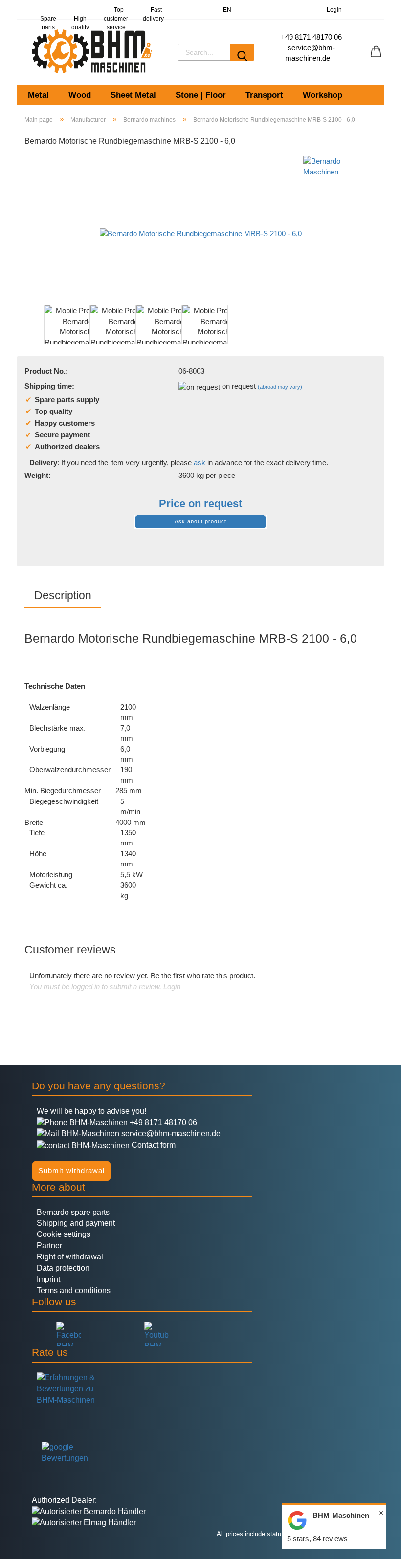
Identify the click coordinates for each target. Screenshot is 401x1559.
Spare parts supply (48, 17)
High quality (80, 17)
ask (199, 462)
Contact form (153, 1145)
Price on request (200, 504)
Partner (49, 1245)
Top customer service (116, 13)
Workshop (322, 95)
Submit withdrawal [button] (71, 1171)
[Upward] (27, 1544)
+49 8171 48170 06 (311, 37)
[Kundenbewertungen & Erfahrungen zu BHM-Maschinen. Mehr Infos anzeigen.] (200, 1399)
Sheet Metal (133, 95)
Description (62, 595)
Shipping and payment (76, 1223)
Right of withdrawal (70, 1257)
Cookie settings (63, 1234)
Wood (79, 95)
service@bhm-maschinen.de (170, 1133)
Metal (38, 95)
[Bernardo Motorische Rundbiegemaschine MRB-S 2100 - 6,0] (201, 228)
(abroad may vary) (280, 387)
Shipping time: (49, 386)
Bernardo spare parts (73, 1212)
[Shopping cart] (376, 51)
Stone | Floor (201, 95)
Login (333, 9)
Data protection (63, 1268)
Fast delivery (153, 13)
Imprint (48, 1279)
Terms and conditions (74, 1290)
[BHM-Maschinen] (93, 51)
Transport (264, 95)
